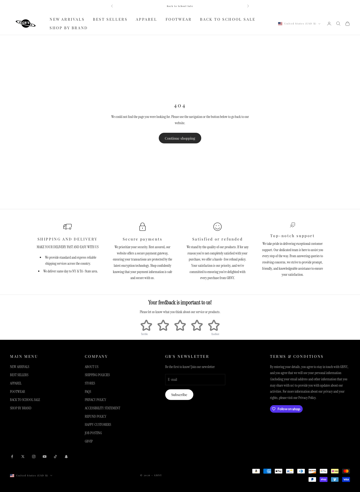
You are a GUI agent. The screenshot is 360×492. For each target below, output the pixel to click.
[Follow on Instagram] (34, 456)
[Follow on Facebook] (12, 456)
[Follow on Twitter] (23, 456)
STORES (90, 383)
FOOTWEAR (179, 19)
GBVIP (89, 441)
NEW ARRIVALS (67, 19)
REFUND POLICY (95, 416)
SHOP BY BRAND (69, 27)
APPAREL (146, 19)
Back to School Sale (180, 6)
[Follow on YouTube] (44, 456)
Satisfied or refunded (217, 239)
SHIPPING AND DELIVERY (68, 239)
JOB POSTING (93, 432)
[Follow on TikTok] (55, 456)
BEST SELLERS (110, 19)
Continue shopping (180, 138)
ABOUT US (91, 366)
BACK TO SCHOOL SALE (227, 19)
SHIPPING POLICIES (97, 374)
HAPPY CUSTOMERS (98, 424)
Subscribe (179, 394)
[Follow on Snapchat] (66, 456)
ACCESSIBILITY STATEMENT (102, 408)
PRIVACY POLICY (95, 399)
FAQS (88, 391)
